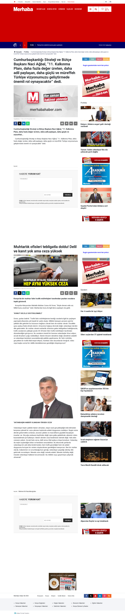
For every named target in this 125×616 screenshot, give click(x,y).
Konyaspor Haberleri (41, 606)
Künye (47, 596)
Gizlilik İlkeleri (62, 596)
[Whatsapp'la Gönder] (28, 123)
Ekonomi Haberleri (79, 603)
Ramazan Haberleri (21, 606)
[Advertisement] (62, 28)
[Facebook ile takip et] (86, 596)
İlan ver (63, 2)
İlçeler (70, 9)
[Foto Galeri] (110, 2)
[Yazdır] (62, 123)
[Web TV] (106, 2)
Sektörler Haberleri (60, 606)
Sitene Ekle (71, 596)
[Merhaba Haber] (23, 9)
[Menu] (90, 9)
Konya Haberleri (20, 603)
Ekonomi (78, 9)
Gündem (61, 9)
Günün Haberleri (36, 2)
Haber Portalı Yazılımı (23, 613)
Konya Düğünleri (40, 603)
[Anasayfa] (15, 2)
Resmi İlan (41, 9)
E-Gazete (20, 2)
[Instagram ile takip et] (104, 596)
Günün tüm (105, 45)
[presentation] (20, 45)
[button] (66, 123)
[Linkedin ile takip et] (100, 596)
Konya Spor (52, 9)
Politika (26, 52)
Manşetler (27, 2)
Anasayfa (19, 52)
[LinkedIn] (24, 123)
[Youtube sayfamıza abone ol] (95, 596)
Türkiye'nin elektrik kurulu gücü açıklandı (49, 45)
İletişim (53, 596)
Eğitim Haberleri (97, 603)
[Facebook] (15, 123)
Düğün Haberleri (59, 603)
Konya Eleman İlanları (53, 2)
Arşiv (44, 2)
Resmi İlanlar (71, 2)
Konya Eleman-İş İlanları (80, 606)
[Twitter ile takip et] (90, 596)
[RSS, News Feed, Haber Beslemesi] (109, 596)
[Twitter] (19, 123)
